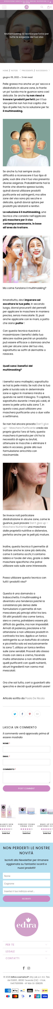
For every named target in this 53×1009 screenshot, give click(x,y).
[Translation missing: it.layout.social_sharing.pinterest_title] (30, 714)
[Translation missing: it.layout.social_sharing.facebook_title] (22, 714)
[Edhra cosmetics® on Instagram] (29, 968)
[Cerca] (43, 7)
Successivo (42, 70)
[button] (25, 829)
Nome (6, 743)
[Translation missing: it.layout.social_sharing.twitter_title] (15, 714)
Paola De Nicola (35, 698)
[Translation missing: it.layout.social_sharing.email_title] (37, 714)
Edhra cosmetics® (20, 977)
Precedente (27, 70)
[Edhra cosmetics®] (26, 7)
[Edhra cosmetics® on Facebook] (24, 968)
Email (6, 756)
